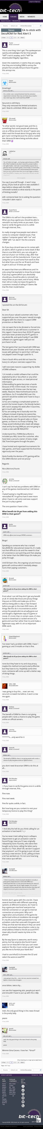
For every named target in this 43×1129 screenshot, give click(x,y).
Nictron (11, 297)
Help (40, 1075)
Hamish (11, 747)
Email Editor (4, 1091)
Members (31, 17)
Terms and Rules (28, 1126)
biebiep (11, 707)
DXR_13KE (12, 684)
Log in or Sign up (35, 1)
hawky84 (12, 869)
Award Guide (4, 1088)
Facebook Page (4, 1100)
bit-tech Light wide (6, 1075)
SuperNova (13, 210)
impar (11, 80)
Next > (22, 37)
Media (22, 17)
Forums (13, 17)
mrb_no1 (12, 1003)
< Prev (3, 37)
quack (11, 1028)
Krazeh (11, 578)
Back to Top (4, 1103)
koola (11, 524)
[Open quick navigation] (40, 26)
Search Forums (5, 21)
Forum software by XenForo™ (9, 1126)
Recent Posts (16, 21)
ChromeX (12, 118)
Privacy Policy (38, 1126)
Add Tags (7, 1065)
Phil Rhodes (13, 778)
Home (5, 17)
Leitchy (11, 730)
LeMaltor (12, 151)
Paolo (11, 43)
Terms (4, 1094)
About (4, 1085)
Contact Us (35, 1075)
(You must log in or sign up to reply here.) (29, 1060)
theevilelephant (14, 636)
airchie (11, 479)
